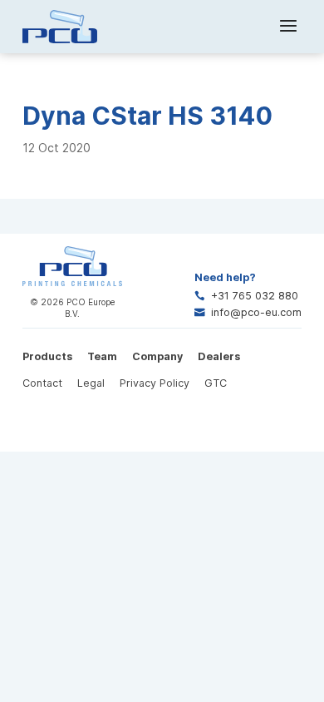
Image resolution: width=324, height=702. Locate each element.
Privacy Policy (154, 383)
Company (157, 356)
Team (102, 356)
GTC (215, 383)
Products (47, 356)
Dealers (219, 356)
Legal (91, 383)
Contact (42, 383)
